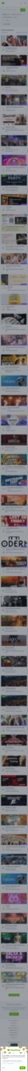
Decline (3, 1068)
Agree (22, 1068)
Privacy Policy (10, 1063)
